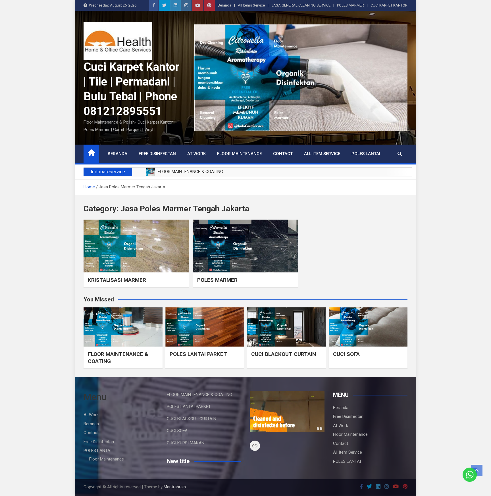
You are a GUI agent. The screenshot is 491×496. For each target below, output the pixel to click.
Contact (283, 153)
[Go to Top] (476, 470)
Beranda (224, 5)
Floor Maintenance (239, 153)
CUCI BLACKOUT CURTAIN (283, 354)
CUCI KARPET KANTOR (389, 5)
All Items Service (251, 5)
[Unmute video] (287, 411)
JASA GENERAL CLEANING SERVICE (300, 5)
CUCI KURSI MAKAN (185, 442)
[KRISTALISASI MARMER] (136, 246)
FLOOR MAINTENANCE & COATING (199, 394)
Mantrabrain (175, 486)
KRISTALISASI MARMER (117, 280)
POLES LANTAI (365, 153)
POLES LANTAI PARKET (198, 354)
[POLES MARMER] (245, 246)
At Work (196, 153)
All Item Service (322, 153)
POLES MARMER (350, 5)
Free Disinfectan (157, 153)
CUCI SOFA (346, 354)
